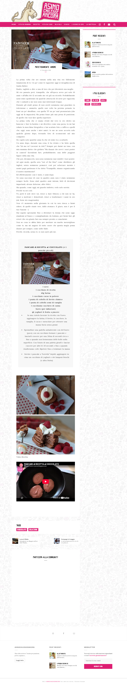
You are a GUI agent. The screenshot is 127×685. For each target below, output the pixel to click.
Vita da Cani (47, 24)
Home (14, 24)
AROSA (94, 72)
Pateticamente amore (45, 67)
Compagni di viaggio (68, 539)
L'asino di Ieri (78, 24)
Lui (46, 72)
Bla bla (58, 24)
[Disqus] (45, 591)
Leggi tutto (20, 660)
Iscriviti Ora (98, 666)
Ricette (36, 24)
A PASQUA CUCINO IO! (97, 53)
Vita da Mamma (24, 24)
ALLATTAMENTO (96, 43)
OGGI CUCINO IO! (96, 62)
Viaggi (66, 24)
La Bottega (91, 24)
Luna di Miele (24, 539)
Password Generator (80, 681)
